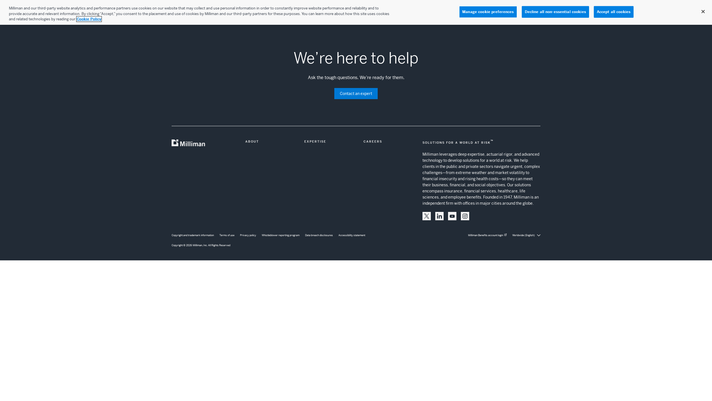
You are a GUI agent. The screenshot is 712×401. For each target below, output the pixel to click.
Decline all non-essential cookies (555, 11)
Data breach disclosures (319, 235)
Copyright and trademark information (193, 235)
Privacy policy (248, 235)
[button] (426, 216)
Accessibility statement (351, 235)
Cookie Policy (89, 19)
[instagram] (465, 216)
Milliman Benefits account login (485, 235)
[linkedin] (439, 216)
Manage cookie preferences (488, 11)
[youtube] (452, 216)
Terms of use (226, 235)
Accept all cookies (614, 11)
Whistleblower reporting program (281, 235)
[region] (356, 12)
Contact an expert (356, 93)
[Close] (703, 12)
